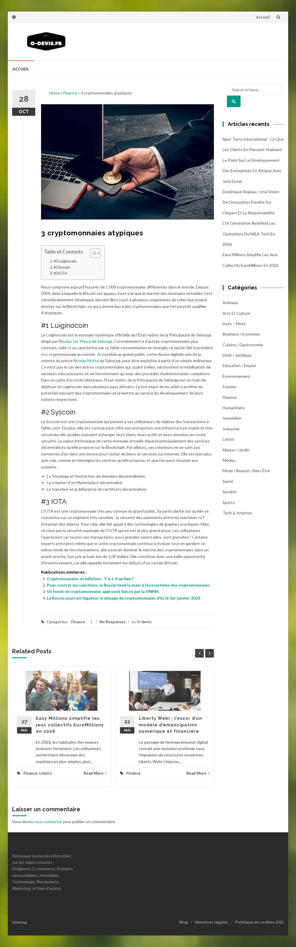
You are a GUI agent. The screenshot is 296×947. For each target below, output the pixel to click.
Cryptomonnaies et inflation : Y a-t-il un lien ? (90, 578)
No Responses (112, 621)
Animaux (230, 302)
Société (229, 491)
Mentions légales (211, 922)
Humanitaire (234, 407)
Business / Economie (241, 334)
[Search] (233, 101)
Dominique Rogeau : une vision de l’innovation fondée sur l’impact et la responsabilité (251, 202)
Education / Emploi (239, 365)
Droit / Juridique (237, 355)
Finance (70, 92)
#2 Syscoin (62, 267)
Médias (229, 460)
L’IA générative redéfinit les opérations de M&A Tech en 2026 (249, 234)
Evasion (229, 386)
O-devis (144, 621)
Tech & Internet (237, 512)
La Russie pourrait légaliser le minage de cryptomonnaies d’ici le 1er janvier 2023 (123, 598)
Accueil (263, 17)
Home (54, 92)
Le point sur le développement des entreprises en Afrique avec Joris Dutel (252, 171)
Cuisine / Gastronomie (243, 344)
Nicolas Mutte (86, 360)
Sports (229, 502)
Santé (228, 481)
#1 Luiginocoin (65, 261)
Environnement (236, 376)
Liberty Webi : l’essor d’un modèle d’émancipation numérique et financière (170, 725)
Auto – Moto (234, 323)
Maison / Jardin (236, 449)
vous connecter (48, 821)
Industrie (231, 428)
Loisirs (45, 773)
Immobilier (232, 418)
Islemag (19, 922)
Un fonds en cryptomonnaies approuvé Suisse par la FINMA (103, 591)
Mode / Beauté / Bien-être (246, 470)
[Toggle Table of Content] (92, 253)
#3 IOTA (60, 273)
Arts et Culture (236, 313)
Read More (93, 773)
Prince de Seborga (95, 341)
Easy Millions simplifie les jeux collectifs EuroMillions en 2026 (70, 725)
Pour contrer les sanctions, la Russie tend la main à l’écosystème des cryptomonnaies (128, 585)
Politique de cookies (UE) (259, 922)
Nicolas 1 (67, 341)
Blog (183, 922)
